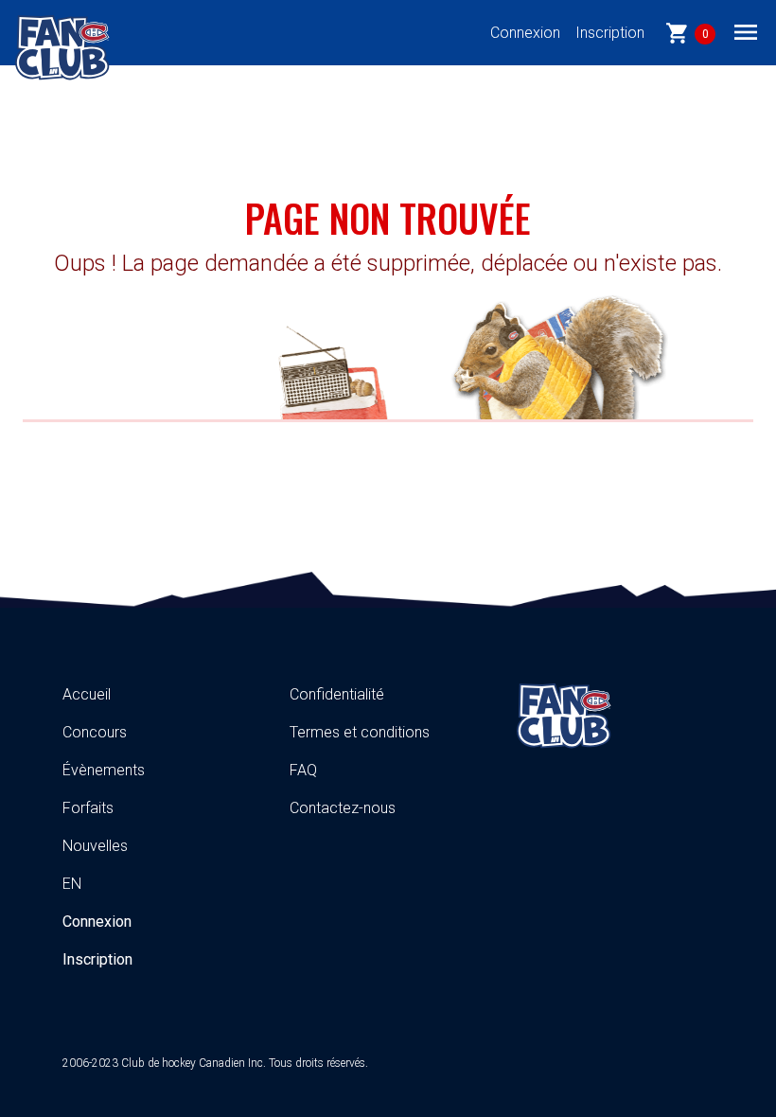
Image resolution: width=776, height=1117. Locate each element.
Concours (94, 732)
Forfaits (88, 808)
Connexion (525, 33)
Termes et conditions (360, 732)
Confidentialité (337, 694)
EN (71, 884)
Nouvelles (95, 846)
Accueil (86, 694)
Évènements (103, 770)
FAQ (303, 770)
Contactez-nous (343, 808)
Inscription (609, 33)
